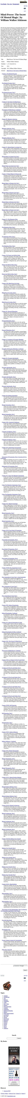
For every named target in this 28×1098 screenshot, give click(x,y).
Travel (5, 1027)
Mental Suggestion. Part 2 (8, 513)
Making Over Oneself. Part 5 (9, 874)
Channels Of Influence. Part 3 (9, 439)
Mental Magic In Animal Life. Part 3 (10, 166)
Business (6, 1000)
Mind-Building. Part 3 (7, 901)
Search (23, 1093)
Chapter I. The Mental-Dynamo (9, 73)
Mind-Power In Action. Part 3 (9, 302)
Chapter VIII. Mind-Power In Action (10, 283)
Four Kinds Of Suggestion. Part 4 (10, 558)
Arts (5, 998)
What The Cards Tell (7, 949)
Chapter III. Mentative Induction (9, 119)
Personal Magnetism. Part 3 (8, 330)
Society (5, 1024)
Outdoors (6, 1028)
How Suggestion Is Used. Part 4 (9, 596)
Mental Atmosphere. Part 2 (8, 405)
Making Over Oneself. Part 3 (9, 857)
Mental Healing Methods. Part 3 (9, 796)
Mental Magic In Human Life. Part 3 (10, 192)
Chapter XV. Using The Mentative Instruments (13, 475)
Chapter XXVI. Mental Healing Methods (11, 777)
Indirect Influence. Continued (9, 741)
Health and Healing (8, 1010)
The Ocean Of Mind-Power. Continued (11, 650)
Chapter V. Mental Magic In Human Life (11, 174)
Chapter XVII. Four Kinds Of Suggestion (12, 530)
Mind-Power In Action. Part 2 (9, 292)
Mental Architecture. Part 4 (8, 829)
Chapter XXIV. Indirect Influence (10, 732)
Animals (6, 995)
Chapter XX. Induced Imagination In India (12, 622)
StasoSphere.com (11, 1096)
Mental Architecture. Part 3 (8, 821)
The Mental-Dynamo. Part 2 (8, 83)
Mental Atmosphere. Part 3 (8, 414)
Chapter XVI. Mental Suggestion (10, 503)
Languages (6, 1014)
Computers (6, 1001)
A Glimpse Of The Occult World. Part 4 (11, 686)
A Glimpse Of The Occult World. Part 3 (11, 677)
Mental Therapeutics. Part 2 (8, 758)
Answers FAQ (7, 1091)
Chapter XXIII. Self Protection (9, 705)
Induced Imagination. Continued (9, 613)
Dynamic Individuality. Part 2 (9, 367)
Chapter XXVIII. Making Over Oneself (11, 838)
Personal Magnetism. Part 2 (8, 320)
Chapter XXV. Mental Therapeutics (10, 750)
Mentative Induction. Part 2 (8, 128)
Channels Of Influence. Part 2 (9, 431)
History (5, 1012)
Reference (6, 1020)
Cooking (6, 1008)
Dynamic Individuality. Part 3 (9, 377)
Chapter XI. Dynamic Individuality (10, 358)
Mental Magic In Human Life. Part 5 (10, 210)
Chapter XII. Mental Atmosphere (9, 395)
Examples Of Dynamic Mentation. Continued (12, 348)
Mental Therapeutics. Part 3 (8, 768)
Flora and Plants (7, 1006)
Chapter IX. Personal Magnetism (9, 311)
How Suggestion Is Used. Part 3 (9, 586)
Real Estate (6, 1019)
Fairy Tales (6, 1004)
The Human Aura (6, 929)
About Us (18, 1093)
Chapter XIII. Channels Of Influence (10, 422)
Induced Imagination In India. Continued (11, 632)
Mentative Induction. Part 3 (8, 138)
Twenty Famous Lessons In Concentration (12, 940)
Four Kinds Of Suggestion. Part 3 (10, 549)
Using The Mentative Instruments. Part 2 (11, 485)
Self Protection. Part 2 (7, 713)
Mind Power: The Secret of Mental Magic (17, 70)
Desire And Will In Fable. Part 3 (9, 274)
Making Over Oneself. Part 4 (9, 866)
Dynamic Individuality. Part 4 (9, 386)
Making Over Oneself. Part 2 (9, 848)
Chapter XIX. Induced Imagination (10, 605)
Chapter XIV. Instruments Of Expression (11, 447)
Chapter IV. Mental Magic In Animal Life (12, 147)
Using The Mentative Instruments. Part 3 (11, 494)
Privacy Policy (4, 1093)
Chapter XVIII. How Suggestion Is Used (11, 567)
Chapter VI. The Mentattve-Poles (10, 219)
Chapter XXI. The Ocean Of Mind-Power (12, 641)
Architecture (6, 997)
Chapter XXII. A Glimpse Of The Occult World (13, 660)
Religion (6, 1021)
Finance (5, 1005)
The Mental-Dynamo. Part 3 (8, 92)
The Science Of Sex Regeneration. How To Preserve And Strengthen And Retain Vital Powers (14, 910)
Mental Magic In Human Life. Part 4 (10, 202)
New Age (6, 1016)
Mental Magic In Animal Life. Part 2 (10, 156)
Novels (5, 1017)
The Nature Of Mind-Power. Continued (11, 109)
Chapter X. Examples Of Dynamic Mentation (12, 339)
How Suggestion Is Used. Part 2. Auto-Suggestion (14, 577)
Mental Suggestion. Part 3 (8, 521)
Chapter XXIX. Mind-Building (9, 884)
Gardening (6, 1009)
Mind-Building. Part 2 (7, 893)
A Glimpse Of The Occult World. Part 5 (11, 696)
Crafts (5, 1002)
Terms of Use (12, 1093)
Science (5, 1023)
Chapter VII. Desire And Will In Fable (11, 255)
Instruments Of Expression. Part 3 (10, 466)
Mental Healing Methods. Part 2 (9, 786)
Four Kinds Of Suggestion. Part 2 (10, 539)
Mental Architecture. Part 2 (8, 813)
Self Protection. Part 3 (7, 722)
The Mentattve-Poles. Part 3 (8, 236)
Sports (5, 1025)
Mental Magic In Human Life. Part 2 (10, 183)
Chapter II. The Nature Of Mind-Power (11, 101)
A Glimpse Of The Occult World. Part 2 (11, 668)
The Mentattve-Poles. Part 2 (8, 227)
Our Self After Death (7, 920)
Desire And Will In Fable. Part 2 (9, 264)
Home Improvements (9, 1013)
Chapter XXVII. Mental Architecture (10, 805)
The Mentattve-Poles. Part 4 (8, 246)
